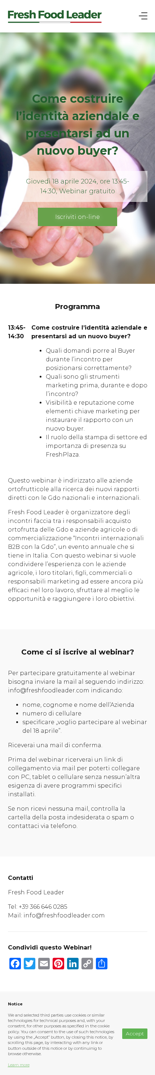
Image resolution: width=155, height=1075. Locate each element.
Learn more (19, 1064)
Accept (135, 1033)
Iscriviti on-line (77, 216)
